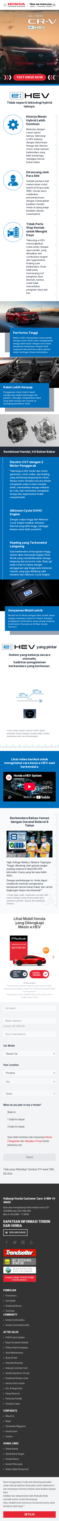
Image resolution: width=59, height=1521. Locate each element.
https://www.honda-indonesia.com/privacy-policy (26, 1502)
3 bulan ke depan (16, 1126)
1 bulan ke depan (16, 1119)
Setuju (29, 1514)
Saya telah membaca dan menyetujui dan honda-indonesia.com (29, 1141)
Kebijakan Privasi (33, 1141)
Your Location (11, 1064)
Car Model (9, 1045)
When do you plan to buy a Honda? (22, 1104)
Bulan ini (11, 1112)
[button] (53, 956)
